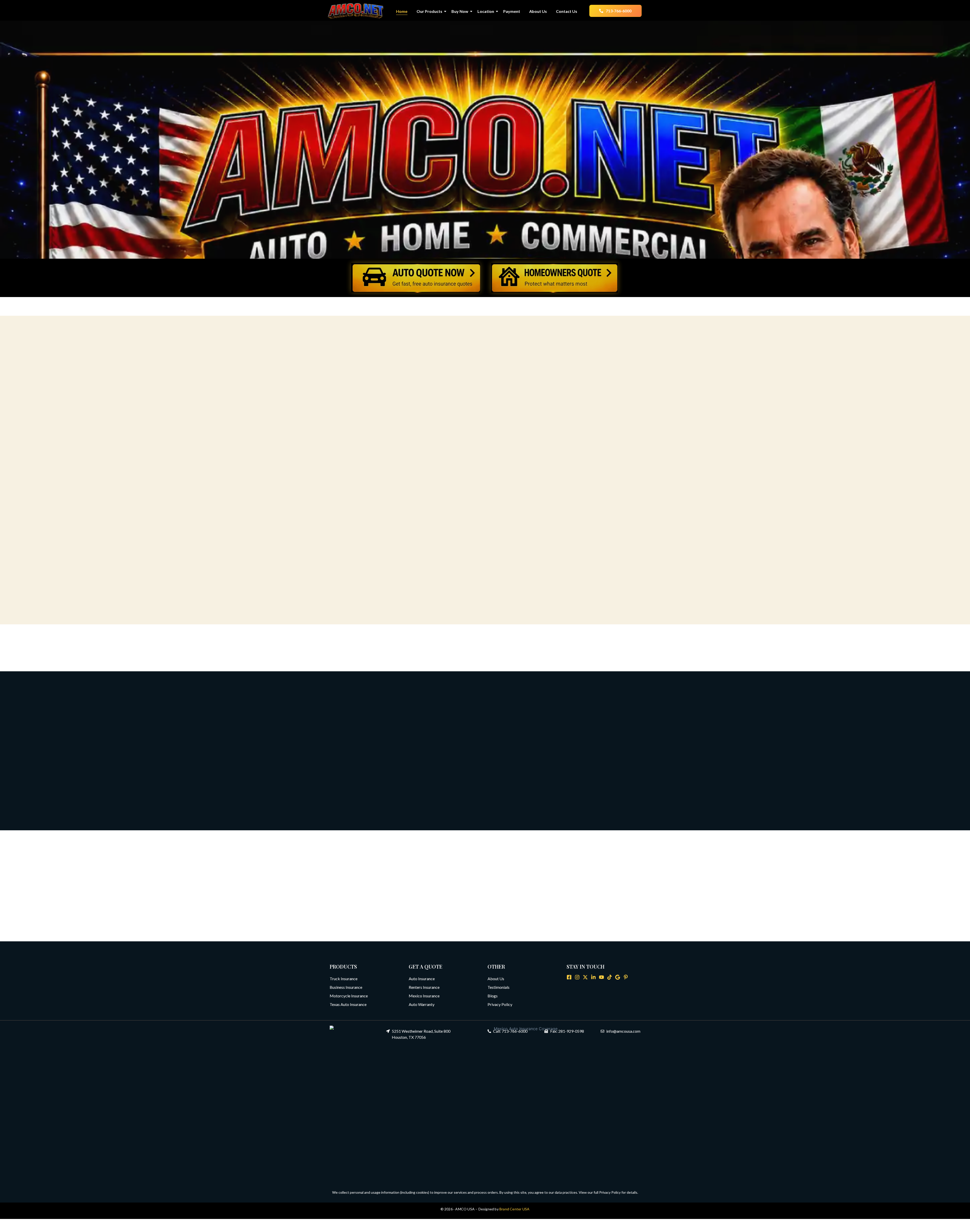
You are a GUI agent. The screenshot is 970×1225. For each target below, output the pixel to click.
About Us (538, 11)
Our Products (429, 11)
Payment (511, 11)
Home (401, 11)
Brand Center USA (514, 1209)
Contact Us (566, 11)
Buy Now (459, 11)
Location (485, 11)
